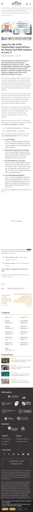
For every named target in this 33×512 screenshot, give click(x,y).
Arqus (9, 317)
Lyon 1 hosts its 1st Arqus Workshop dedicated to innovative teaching (6, 299)
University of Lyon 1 (9, 338)
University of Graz (24, 333)
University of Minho (24, 338)
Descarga (29, 249)
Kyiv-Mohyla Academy (24, 322)
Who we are (7, 439)
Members (7, 441)
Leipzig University (10, 327)
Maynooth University (24, 327)
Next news (29, 306)
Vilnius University (10, 349)
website (9, 276)
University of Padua (9, 344)
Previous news (4, 305)
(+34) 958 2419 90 (21, 441)
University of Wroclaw (24, 344)
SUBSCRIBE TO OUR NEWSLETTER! (16, 462)
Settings (20, 509)
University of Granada (9, 333)
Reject (12, 509)
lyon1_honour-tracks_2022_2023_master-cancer (13, 249)
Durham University (9, 322)
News (5, 444)
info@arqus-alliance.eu (22, 439)
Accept (5, 509)
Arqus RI (24, 317)
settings (19, 506)
